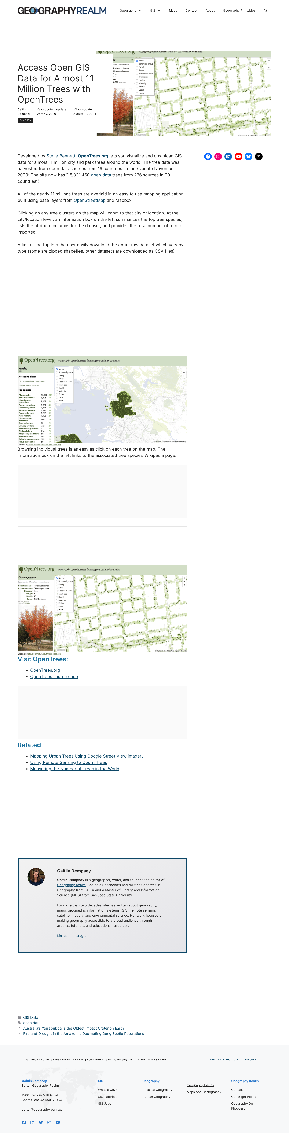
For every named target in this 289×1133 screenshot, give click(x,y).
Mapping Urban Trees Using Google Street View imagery (87, 756)
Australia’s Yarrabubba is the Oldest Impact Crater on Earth (73, 1028)
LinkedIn (63, 936)
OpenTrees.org (45, 670)
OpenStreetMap (90, 200)
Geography (128, 10)
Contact (191, 10)
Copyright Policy (243, 1097)
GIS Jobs (104, 1103)
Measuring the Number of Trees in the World (74, 768)
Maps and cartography (204, 1092)
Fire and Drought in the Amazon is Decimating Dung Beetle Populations (83, 1033)
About (210, 10)
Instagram (81, 936)
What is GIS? (107, 1090)
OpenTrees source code (54, 676)
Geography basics (200, 1085)
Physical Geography (157, 1090)
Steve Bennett (61, 155)
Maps (173, 10)
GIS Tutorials (107, 1097)
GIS (152, 10)
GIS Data (25, 120)
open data (101, 174)
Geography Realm (71, 885)
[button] (265, 10)
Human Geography (156, 1097)
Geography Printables (239, 10)
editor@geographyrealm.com (43, 1109)
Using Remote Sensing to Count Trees (68, 762)
